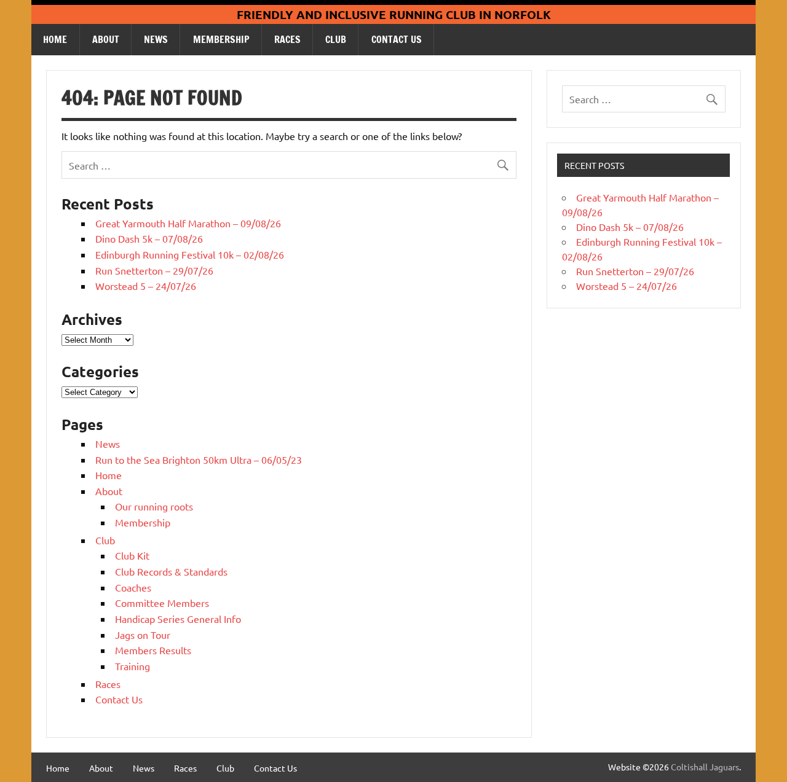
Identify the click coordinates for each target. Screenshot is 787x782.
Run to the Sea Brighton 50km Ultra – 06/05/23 (198, 459)
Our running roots (154, 506)
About (105, 39)
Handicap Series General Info (178, 618)
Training (132, 666)
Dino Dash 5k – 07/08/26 (149, 238)
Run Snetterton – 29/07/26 (154, 270)
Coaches (133, 587)
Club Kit (132, 555)
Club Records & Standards (171, 571)
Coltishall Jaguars (705, 766)
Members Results (153, 650)
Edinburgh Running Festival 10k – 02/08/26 (189, 254)
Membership (221, 39)
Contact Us (396, 39)
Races (287, 39)
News (156, 39)
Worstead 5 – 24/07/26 (145, 286)
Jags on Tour (142, 634)
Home (55, 39)
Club (335, 39)
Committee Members (162, 602)
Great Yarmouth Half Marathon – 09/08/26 (188, 223)
